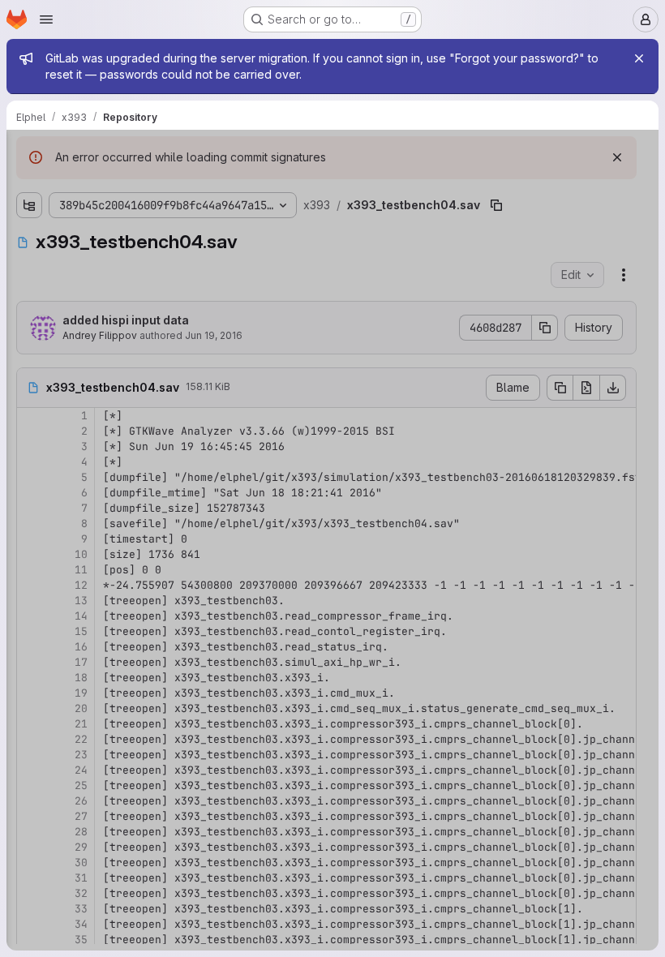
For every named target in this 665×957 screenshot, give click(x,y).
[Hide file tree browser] (29, 152)
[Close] (639, 58)
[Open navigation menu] (46, 19)
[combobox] (133, 184)
